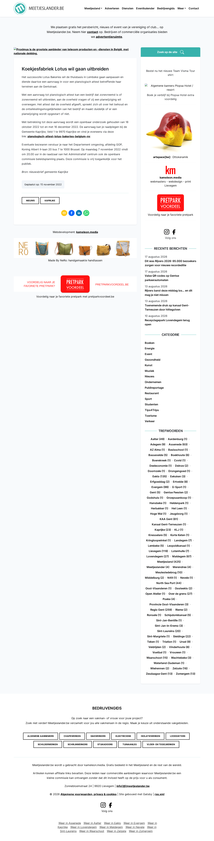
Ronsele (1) (154, 615)
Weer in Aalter (92, 823)
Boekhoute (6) (180, 455)
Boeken (149, 342)
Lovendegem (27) (157, 556)
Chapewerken (72, 736)
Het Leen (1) (179, 508)
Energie (149, 348)
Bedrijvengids (166, 8)
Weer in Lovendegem (83, 827)
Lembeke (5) (156, 545)
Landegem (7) (183, 540)
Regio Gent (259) (161, 609)
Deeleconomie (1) (160, 465)
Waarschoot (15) (157, 657)
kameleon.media (87, 232)
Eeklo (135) (159, 476)
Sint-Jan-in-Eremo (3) (169, 625)
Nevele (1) (186, 577)
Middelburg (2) (154, 577)
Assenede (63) (178, 444)
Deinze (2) (181, 465)
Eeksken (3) (177, 476)
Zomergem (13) (185, 673)
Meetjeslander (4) (158, 567)
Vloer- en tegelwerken (161, 744)
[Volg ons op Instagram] (167, 231)
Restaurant (152, 393)
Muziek (149, 370)
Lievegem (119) (158, 551)
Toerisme (151, 415)
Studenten (151, 404)
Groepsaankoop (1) (179, 497)
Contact (194, 8)
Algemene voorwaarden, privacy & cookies (89, 794)
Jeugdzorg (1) (179, 513)
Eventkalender (145, 8)
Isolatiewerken (150, 736)
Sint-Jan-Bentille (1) (169, 620)
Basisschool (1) (178, 449)
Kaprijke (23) (163, 529)
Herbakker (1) (159, 508)
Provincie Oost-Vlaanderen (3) (168, 604)
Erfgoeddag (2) (160, 481)
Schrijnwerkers (77, 744)
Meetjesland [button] (92, 8)
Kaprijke (50, 200)
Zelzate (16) (180, 668)
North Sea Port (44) (168, 583)
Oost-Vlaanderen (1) (158, 588)
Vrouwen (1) (177, 652)
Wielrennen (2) (159, 668)
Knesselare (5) (157, 535)
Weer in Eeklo (112, 823)
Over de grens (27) (180, 593)
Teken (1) (153, 641)
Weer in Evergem (134, 823)
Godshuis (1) (155, 497)
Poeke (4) (169, 599)
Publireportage (154, 387)
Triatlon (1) (169, 641)
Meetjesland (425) (169, 561)
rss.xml (159, 794)
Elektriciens (123, 736)
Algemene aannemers (40, 736)
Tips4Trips (152, 410)
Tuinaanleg (130, 744)
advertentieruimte (109, 36)
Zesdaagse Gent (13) (159, 673)
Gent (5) (155, 492)
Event (148, 354)
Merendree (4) (182, 567)
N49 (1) (172, 577)
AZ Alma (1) (157, 449)
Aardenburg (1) (177, 439)
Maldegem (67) (181, 556)
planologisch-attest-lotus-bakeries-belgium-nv (59, 136)
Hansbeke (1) (157, 503)
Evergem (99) (160, 487)
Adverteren (112, 8)
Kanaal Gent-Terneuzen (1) (169, 524)
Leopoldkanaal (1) (178, 545)
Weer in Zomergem (141, 831)
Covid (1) (180, 460)
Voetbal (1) (159, 652)
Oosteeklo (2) (183, 588)
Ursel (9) (185, 641)
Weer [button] (180, 8)
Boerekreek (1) (161, 460)
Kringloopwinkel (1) (158, 540)
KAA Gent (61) (169, 519)
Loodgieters (177, 736)
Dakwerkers (98, 736)
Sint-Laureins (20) (169, 631)
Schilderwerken (48, 744)
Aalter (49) (158, 439)
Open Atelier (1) (155, 593)
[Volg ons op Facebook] (174, 232)
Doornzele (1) (156, 471)
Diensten (127, 8)
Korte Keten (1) (179, 535)
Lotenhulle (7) (180, 551)
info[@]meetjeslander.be (133, 786)
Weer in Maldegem (111, 827)
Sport (148, 398)
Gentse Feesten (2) (176, 492)
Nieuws (30, 200)
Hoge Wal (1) (158, 513)
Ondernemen (153, 382)
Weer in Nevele (135, 827)
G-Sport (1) (179, 487)
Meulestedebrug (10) (168, 572)
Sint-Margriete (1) (158, 636)
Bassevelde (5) (158, 455)
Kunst (148, 365)
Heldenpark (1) (179, 503)
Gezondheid (152, 359)
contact (92, 32)
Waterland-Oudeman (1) (169, 663)
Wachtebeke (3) (181, 657)
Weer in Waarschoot (91, 831)
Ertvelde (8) (180, 481)
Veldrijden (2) (157, 647)
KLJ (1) (178, 529)
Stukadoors (105, 744)
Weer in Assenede (70, 823)
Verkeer (150, 421)
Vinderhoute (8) (179, 647)
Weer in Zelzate (116, 831)
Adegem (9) (157, 444)
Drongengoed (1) (179, 471)
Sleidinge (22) (182, 636)
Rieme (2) (181, 609)
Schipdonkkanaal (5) (178, 615)
